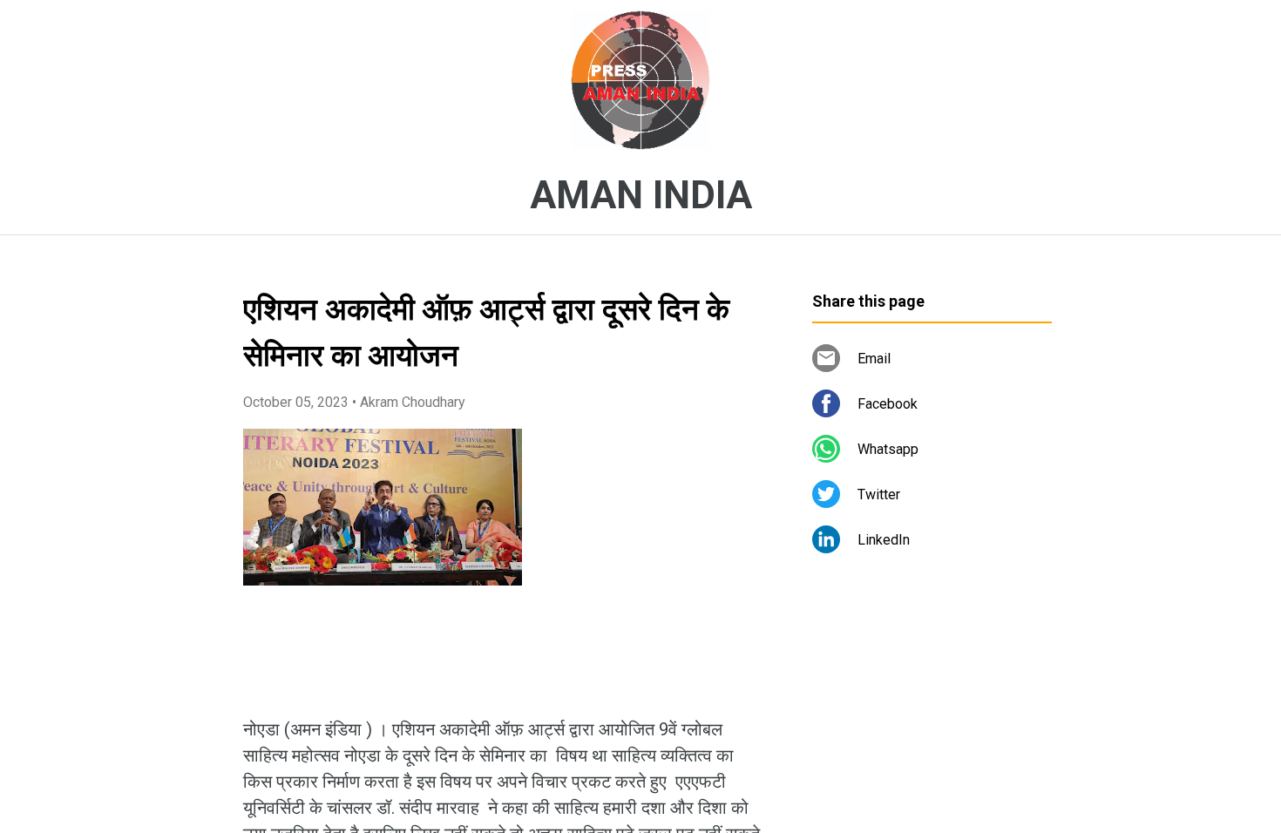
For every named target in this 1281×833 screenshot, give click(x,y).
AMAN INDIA (641, 195)
